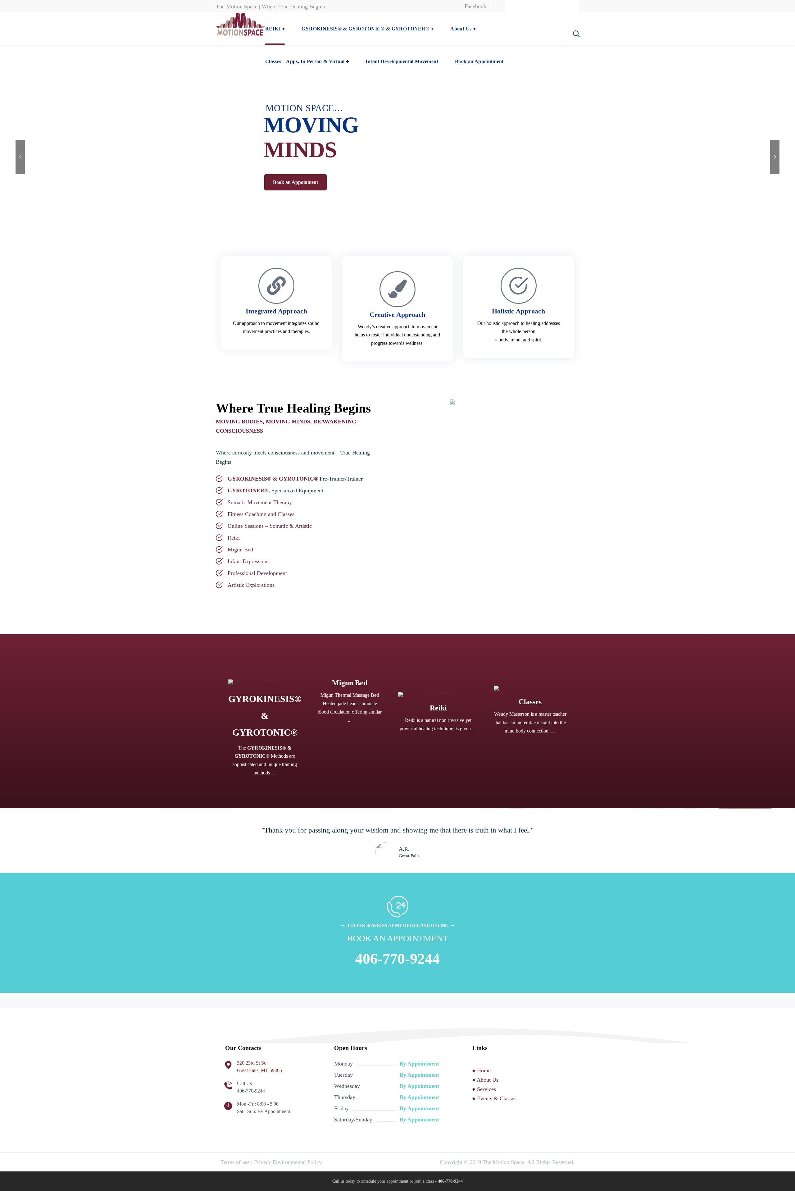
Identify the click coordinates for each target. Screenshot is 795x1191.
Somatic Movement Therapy (260, 502)
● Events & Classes (494, 1098)
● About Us (485, 1080)
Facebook (475, 6)
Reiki (234, 538)
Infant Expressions (249, 561)
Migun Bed (240, 549)
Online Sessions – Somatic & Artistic (270, 526)
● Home (481, 1070)
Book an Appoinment (295, 182)
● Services (484, 1089)
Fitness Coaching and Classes (261, 514)
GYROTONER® (248, 490)
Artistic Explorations (251, 585)
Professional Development (257, 573)
